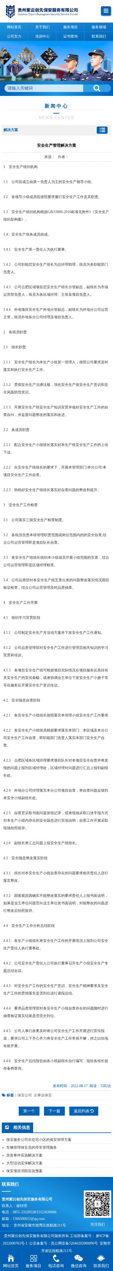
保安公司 (24, 1095)
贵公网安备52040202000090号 (74, 1243)
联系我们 (101, 1265)
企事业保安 (43, 1095)
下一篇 (54, 1111)
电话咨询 (56, 1265)
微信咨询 (78, 1265)
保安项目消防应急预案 (24, 1171)
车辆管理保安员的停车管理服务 (31, 1147)
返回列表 (82, 1111)
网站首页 (11, 1265)
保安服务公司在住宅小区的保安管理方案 (38, 1140)
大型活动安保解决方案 (24, 1163)
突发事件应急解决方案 (24, 1155)
